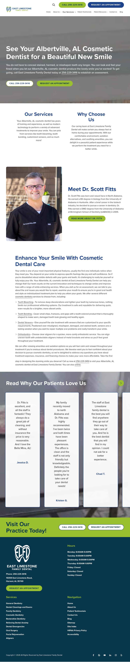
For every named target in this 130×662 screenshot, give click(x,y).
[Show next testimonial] (121, 383)
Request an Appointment (106, 4)
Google (99, 655)
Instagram (115, 655)
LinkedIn (110, 655)
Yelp (121, 655)
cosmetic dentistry (23, 296)
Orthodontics (24, 334)
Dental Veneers (25, 322)
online (78, 364)
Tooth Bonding (25, 313)
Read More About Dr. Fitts (86, 218)
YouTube (104, 655)
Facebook (93, 655)
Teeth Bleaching (25, 302)
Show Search (54, 5)
